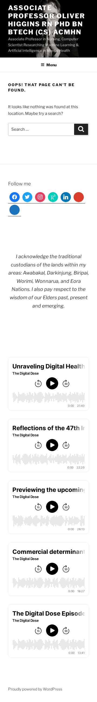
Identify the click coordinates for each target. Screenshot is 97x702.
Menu (51, 65)
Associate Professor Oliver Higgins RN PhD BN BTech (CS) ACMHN (46, 20)
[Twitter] (27, 197)
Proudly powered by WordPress (35, 689)
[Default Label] (53, 197)
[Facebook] (14, 197)
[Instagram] (40, 197)
